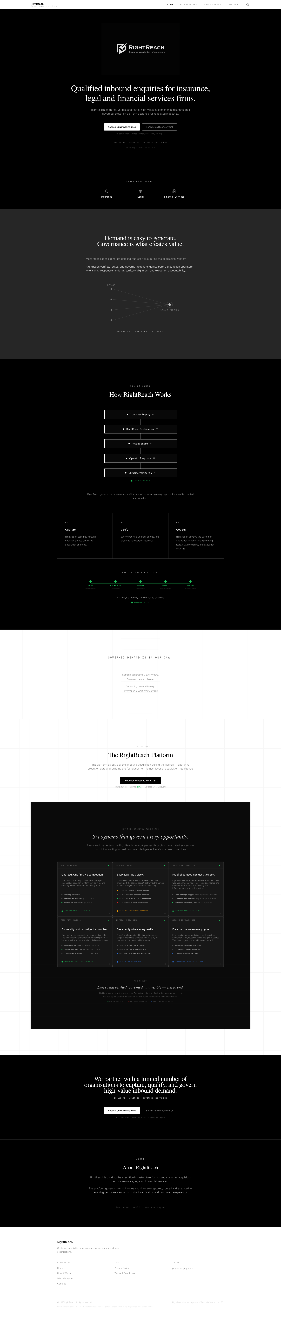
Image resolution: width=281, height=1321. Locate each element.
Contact (233, 4)
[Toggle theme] (247, 4)
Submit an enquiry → (182, 1268)
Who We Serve (212, 4)
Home (170, 4)
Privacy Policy (121, 1268)
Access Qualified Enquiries (122, 126)
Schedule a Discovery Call (159, 126)
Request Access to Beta (138, 780)
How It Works (188, 4)
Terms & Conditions (124, 1273)
